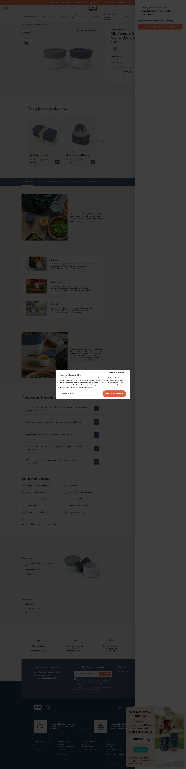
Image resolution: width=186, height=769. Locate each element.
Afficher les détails (68, 393)
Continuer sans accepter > (117, 372)
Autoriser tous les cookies (114, 393)
